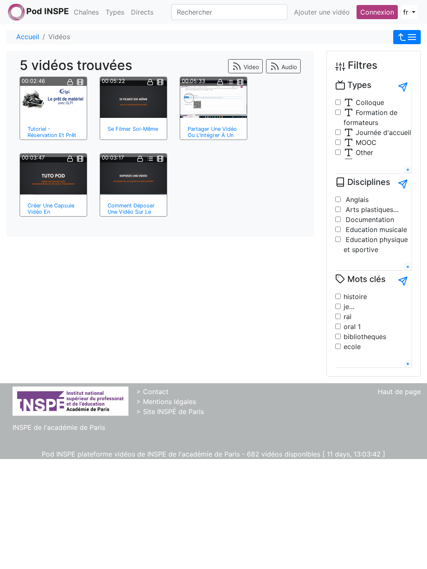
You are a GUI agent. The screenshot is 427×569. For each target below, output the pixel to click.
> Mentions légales (166, 401)
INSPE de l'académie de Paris (59, 427)
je (346, 306)
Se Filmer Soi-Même (133, 129)
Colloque (369, 102)
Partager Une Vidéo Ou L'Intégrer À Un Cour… (212, 135)
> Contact (152, 391)
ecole (352, 346)
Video (250, 66)
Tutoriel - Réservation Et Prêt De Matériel (52, 135)
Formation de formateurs (370, 117)
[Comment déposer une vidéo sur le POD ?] (133, 176)
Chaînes (86, 12)
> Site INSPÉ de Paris (170, 411)
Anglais (356, 199)
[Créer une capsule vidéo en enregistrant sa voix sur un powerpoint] (53, 176)
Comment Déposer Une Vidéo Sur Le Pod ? (131, 212)
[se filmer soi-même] (133, 99)
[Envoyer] (403, 87)
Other (363, 152)
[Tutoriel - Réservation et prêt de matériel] (53, 99)
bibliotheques (365, 336)
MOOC (365, 142)
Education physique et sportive (376, 244)
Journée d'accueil (382, 132)
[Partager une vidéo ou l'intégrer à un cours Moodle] (213, 99)
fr (406, 12)
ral (348, 316)
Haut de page (399, 391)
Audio (288, 66)
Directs (142, 12)
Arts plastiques (368, 209)
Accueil (27, 36)
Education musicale (375, 229)
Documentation (369, 219)
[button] (407, 37)
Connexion (377, 12)
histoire (355, 296)
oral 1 (352, 326)
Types (114, 12)
